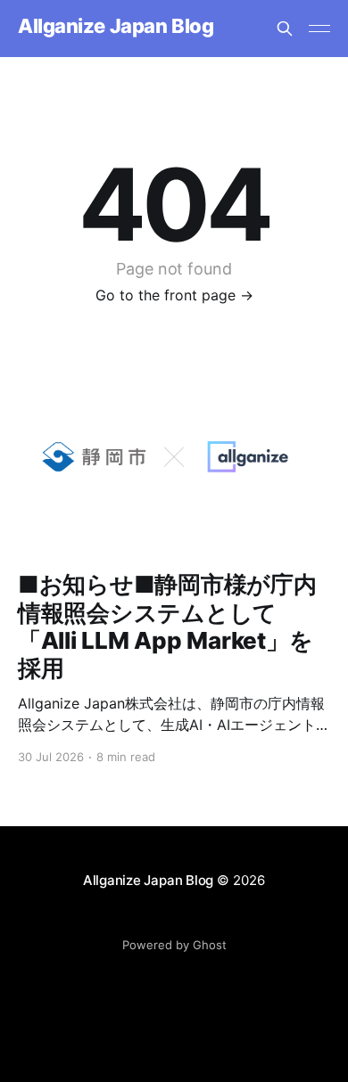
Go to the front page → (174, 295)
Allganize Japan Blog (115, 26)
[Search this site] (284, 28)
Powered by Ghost (174, 945)
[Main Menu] (319, 28)
